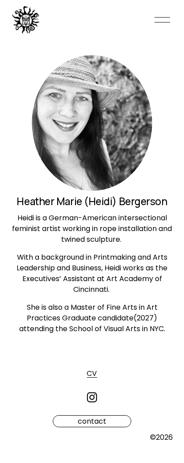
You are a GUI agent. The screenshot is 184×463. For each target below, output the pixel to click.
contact (92, 421)
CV (92, 373)
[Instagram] (92, 397)
